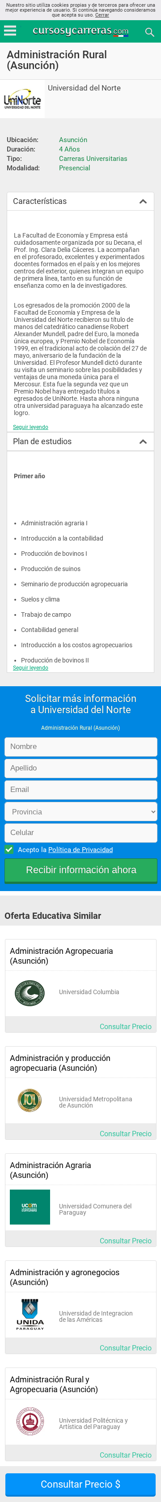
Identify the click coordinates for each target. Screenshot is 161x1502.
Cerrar (102, 15)
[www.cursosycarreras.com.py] (81, 31)
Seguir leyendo (30, 427)
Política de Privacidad (80, 850)
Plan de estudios (42, 441)
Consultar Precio (126, 1026)
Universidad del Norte (84, 88)
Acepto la (65, 850)
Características (40, 201)
